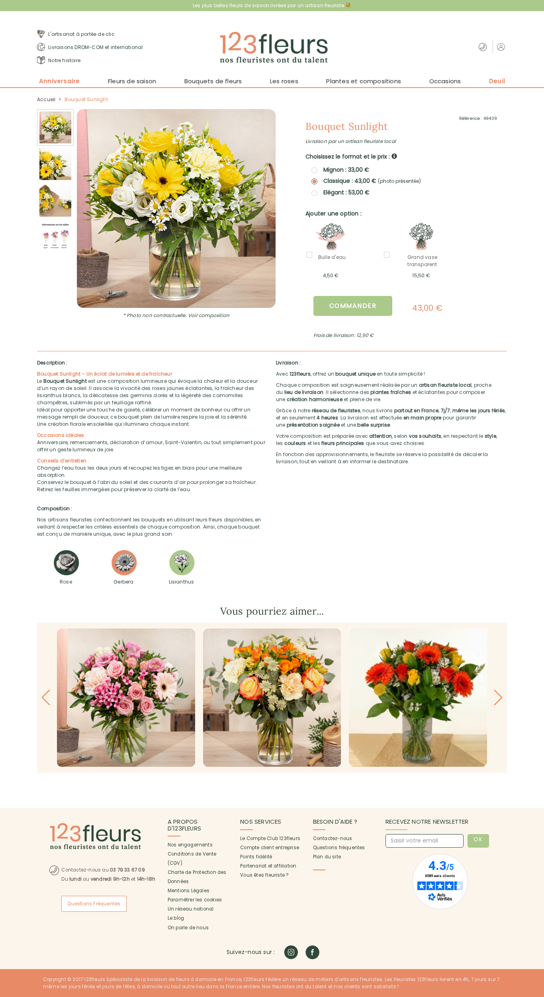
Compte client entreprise (269, 847)
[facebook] (312, 952)
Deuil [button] (497, 81)
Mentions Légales (188, 890)
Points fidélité (256, 857)
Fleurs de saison (132, 81)
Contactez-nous (332, 838)
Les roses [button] (284, 81)
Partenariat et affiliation (268, 866)
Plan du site (327, 857)
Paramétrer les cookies (195, 900)
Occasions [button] (445, 81)
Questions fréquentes (339, 847)
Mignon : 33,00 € (346, 169)
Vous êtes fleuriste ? (264, 875)
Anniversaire (59, 81)
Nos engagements (190, 845)
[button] (502, 46)
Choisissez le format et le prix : (348, 156)
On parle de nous (188, 928)
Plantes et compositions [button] (363, 81)
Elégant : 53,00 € (346, 192)
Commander (353, 306)
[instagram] (291, 952)
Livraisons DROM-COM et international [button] (95, 47)
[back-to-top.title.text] (534, 919)
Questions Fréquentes (93, 904)
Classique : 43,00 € (372, 181)
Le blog (176, 918)
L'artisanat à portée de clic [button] (81, 34)
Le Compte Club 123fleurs (270, 838)
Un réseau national (191, 909)
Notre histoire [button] (63, 60)
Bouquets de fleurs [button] (213, 81)
